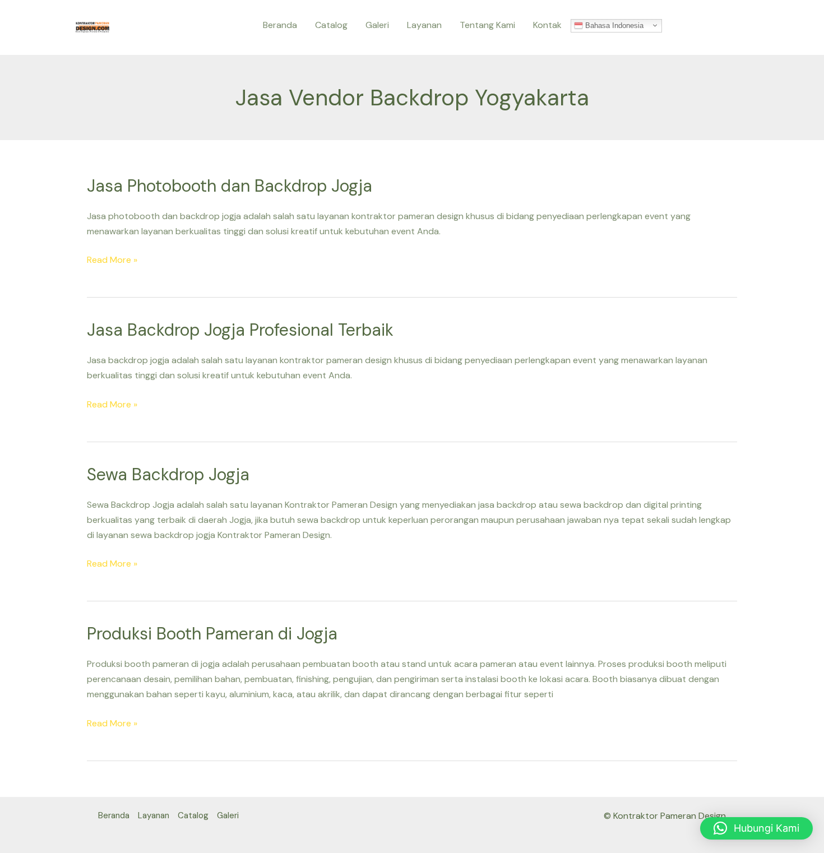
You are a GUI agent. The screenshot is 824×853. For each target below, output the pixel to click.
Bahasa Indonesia (613, 25)
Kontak (547, 25)
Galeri (377, 25)
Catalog (331, 25)
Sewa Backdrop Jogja (168, 474)
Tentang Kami (487, 25)
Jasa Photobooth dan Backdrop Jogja (229, 186)
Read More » (112, 259)
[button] (756, 828)
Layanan (424, 25)
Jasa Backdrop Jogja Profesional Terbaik (240, 330)
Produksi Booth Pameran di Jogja (212, 634)
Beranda (280, 25)
